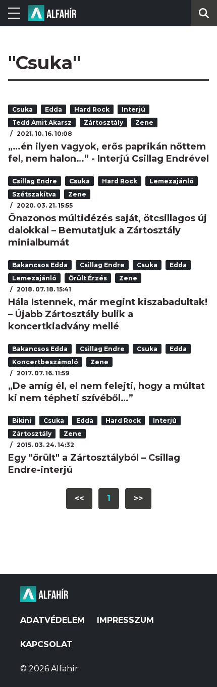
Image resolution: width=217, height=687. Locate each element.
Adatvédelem (52, 620)
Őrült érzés (88, 278)
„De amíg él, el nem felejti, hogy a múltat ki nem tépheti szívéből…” (106, 392)
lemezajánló (171, 181)
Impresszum (125, 620)
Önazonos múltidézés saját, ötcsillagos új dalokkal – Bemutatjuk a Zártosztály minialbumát (107, 230)
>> (138, 498)
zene (144, 122)
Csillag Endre (34, 181)
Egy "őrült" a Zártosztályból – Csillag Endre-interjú (94, 463)
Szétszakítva (34, 194)
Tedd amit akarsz (42, 122)
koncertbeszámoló (45, 362)
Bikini (21, 420)
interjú (133, 109)
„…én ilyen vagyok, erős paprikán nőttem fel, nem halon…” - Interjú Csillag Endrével (108, 152)
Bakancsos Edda (40, 265)
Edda (53, 109)
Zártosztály (103, 122)
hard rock (92, 109)
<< (79, 498)
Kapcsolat (46, 644)
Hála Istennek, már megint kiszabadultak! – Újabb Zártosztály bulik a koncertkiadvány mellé (107, 314)
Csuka (22, 109)
